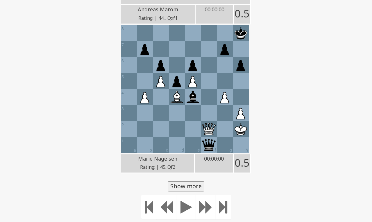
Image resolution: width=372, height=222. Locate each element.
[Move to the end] (223, 207)
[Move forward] (206, 207)
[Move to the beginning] (149, 207)
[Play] (186, 207)
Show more (186, 186)
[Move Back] (166, 207)
